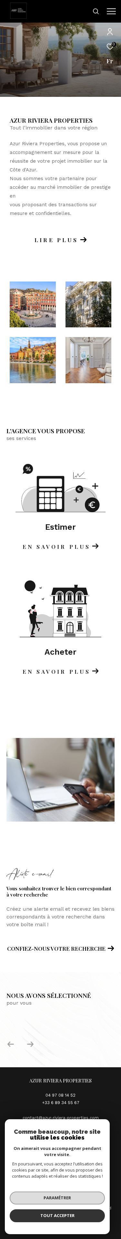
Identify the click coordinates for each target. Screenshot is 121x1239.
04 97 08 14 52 (60, 1095)
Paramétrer (57, 1198)
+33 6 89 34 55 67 (60, 1102)
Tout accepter (57, 1215)
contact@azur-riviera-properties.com (61, 1117)
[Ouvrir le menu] (111, 11)
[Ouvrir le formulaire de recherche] (95, 11)
